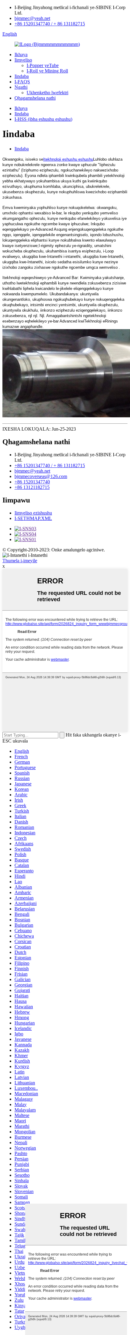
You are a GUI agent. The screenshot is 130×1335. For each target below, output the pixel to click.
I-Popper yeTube (43, 65)
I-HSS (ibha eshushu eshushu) (43, 119)
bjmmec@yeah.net (32, 18)
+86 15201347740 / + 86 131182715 (50, 23)
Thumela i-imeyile (19, 560)
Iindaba (22, 76)
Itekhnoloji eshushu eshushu (68, 159)
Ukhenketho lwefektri (47, 92)
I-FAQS (22, 81)
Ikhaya (21, 54)
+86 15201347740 (32, 481)
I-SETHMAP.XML (33, 518)
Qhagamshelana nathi (35, 98)
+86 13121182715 (32, 487)
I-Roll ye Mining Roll (47, 70)
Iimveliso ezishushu (33, 512)
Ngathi (21, 87)
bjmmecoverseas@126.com (41, 476)
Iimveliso (23, 60)
